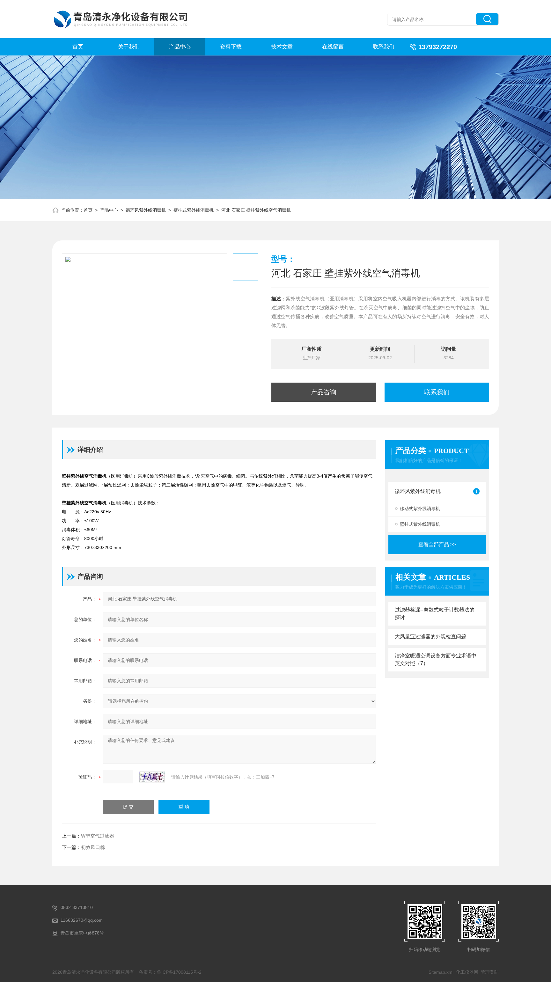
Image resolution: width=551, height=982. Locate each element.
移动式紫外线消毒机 (420, 508)
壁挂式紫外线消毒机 (193, 210)
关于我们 (129, 47)
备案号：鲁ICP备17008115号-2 (170, 972)
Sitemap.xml (441, 972)
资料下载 (231, 47)
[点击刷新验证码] (152, 777)
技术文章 (282, 47)
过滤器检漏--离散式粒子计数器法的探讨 (434, 613)
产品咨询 (323, 392)
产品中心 (180, 47)
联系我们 (383, 47)
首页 (77, 47)
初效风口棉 (93, 847)
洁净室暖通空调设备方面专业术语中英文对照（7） (435, 659)
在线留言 (333, 47)
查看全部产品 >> (437, 544)
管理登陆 (490, 972)
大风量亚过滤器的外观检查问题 (430, 636)
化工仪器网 (467, 972)
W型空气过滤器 (97, 836)
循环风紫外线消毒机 (146, 210)
